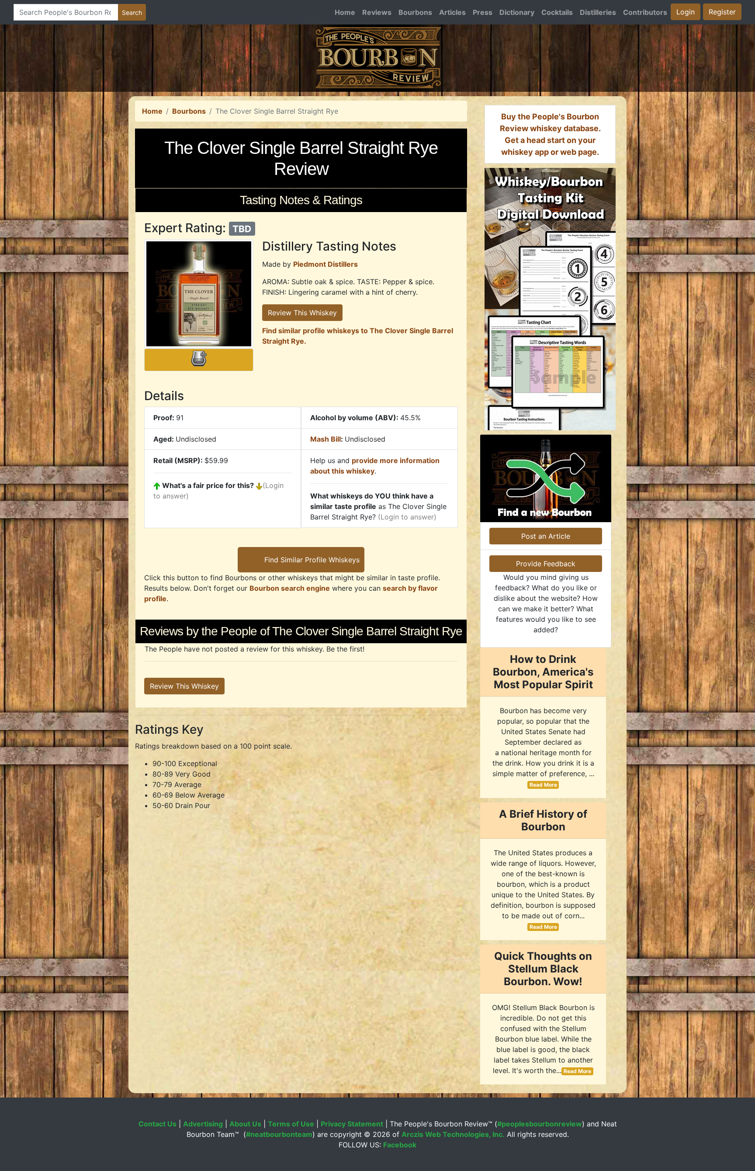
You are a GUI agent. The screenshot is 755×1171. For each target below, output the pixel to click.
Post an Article (545, 536)
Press (482, 12)
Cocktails (557, 12)
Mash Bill (325, 439)
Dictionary (516, 12)
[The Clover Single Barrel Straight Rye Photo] (198, 294)
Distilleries (598, 12)
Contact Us (158, 1123)
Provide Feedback (545, 563)
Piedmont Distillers (325, 264)
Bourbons (415, 12)
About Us (245, 1123)
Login (685, 11)
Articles (452, 12)
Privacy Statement (352, 1123)
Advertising (203, 1123)
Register (722, 11)
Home (345, 12)
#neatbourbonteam (279, 1134)
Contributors (645, 12)
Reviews (376, 12)
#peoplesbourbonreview (539, 1123)
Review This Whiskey (302, 312)
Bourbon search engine (289, 588)
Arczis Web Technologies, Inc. (453, 1134)
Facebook (399, 1144)
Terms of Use (291, 1123)
